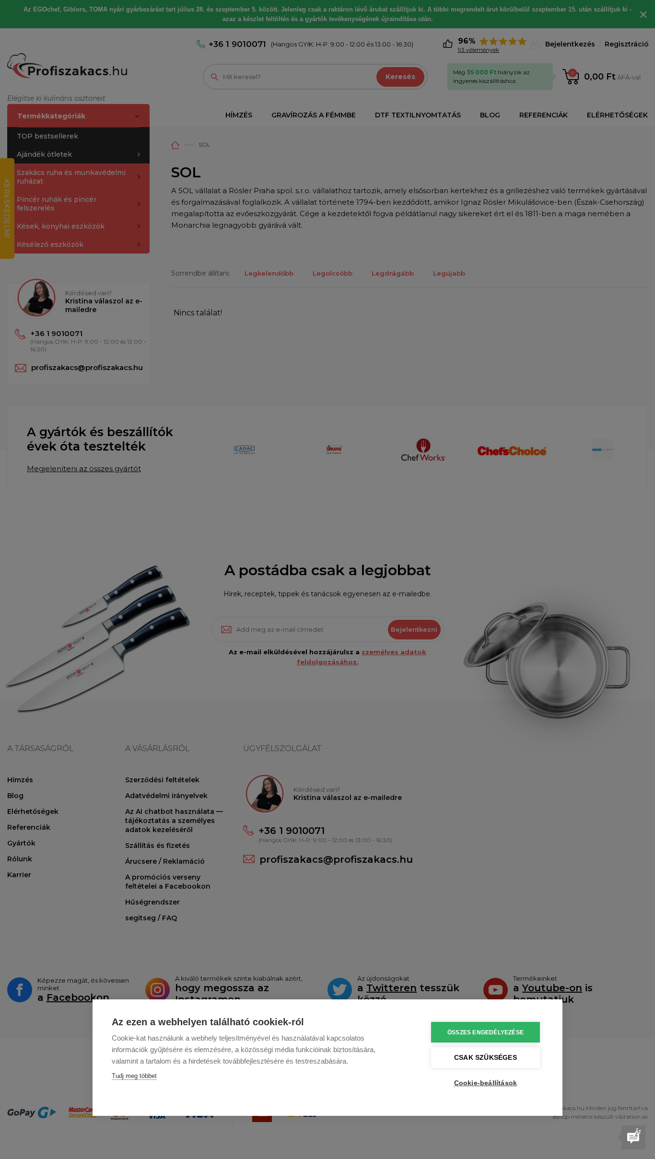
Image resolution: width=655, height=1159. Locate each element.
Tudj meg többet (134, 1075)
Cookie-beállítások (485, 1083)
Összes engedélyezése (485, 1032)
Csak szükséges (485, 1057)
